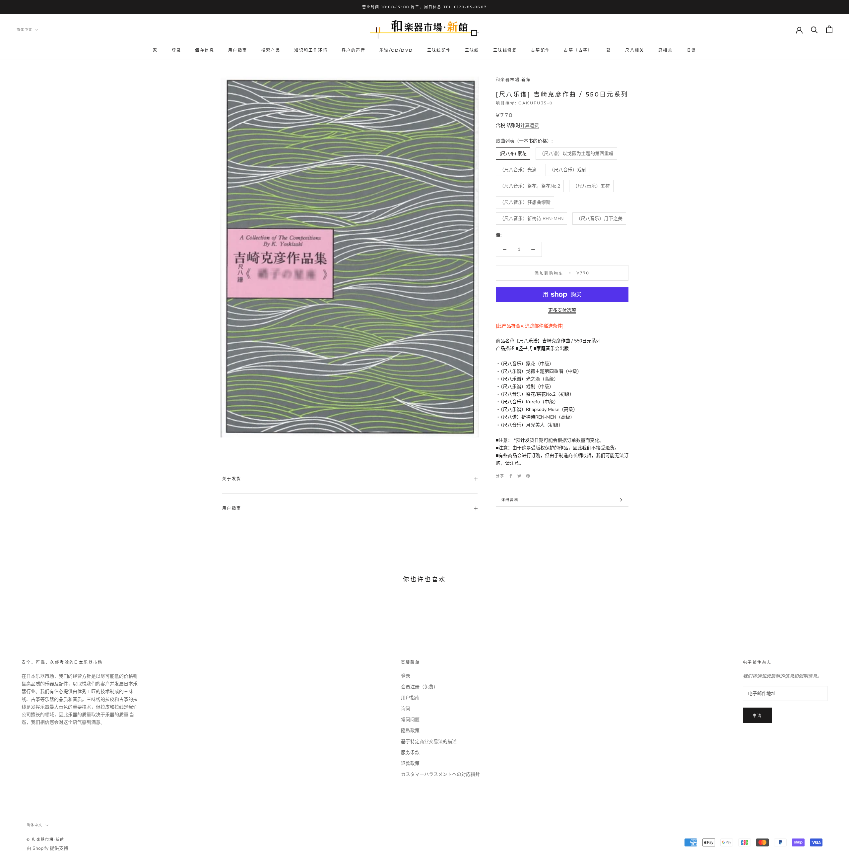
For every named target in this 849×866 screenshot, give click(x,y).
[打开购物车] (829, 29)
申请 (757, 715)
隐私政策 (410, 730)
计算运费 (529, 125)
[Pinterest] (528, 476)
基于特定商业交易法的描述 (429, 741)
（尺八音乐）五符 (591, 186)
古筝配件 (540, 50)
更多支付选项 (562, 310)
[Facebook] (511, 476)
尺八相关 (634, 50)
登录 (176, 50)
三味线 (472, 50)
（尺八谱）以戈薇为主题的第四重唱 (576, 153)
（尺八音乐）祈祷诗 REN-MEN (531, 218)
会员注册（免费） (419, 687)
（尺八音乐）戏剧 (567, 170)
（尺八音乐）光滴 (518, 170)
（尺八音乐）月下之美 (599, 218)
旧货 (691, 50)
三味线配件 (439, 50)
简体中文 (25, 30)
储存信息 (204, 50)
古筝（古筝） (578, 50)
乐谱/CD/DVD (396, 50)
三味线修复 (505, 50)
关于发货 (231, 478)
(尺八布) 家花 (513, 153)
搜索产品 (271, 50)
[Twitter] (519, 476)
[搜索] (814, 29)
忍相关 (665, 50)
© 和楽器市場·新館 (45, 839)
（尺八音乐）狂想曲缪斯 (525, 202)
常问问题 (410, 720)
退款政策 (410, 763)
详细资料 (510, 499)
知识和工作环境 (311, 50)
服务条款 (410, 752)
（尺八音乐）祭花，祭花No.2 (529, 186)
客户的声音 (353, 50)
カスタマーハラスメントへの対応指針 (440, 774)
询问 (405, 709)
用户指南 (237, 50)
